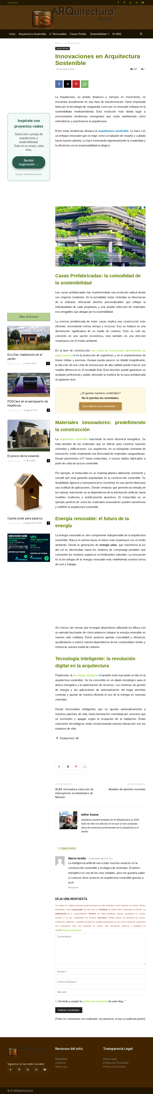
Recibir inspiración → (28, 162)
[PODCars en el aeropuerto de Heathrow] (28, 385)
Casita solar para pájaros (25, 518)
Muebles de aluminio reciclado (127, 789)
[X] (136, 2)
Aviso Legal (110, 1058)
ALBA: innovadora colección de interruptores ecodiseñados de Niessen (74, 793)
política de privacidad (95, 1001)
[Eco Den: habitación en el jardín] (28, 338)
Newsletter (12, 2)
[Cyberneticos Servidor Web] (28, 548)
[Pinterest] (124, 2)
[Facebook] (118, 2)
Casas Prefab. (78, 33)
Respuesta (73, 887)
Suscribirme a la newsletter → (100, 406)
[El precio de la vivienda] (28, 435)
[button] (141, 34)
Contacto (60, 1062)
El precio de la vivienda (23, 456)
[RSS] (130, 2)
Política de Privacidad (71, 930)
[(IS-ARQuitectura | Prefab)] (76, 17)
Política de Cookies (114, 1066)
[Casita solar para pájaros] (28, 492)
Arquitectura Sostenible (32, 33)
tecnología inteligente (85, 675)
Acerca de (61, 1066)
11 (48, 363)
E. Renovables (58, 33)
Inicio (12, 33)
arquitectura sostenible (74, 439)
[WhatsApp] (84, 84)
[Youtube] (143, 2)
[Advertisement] (100, 179)
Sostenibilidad (98, 33)
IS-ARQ (116, 33)
